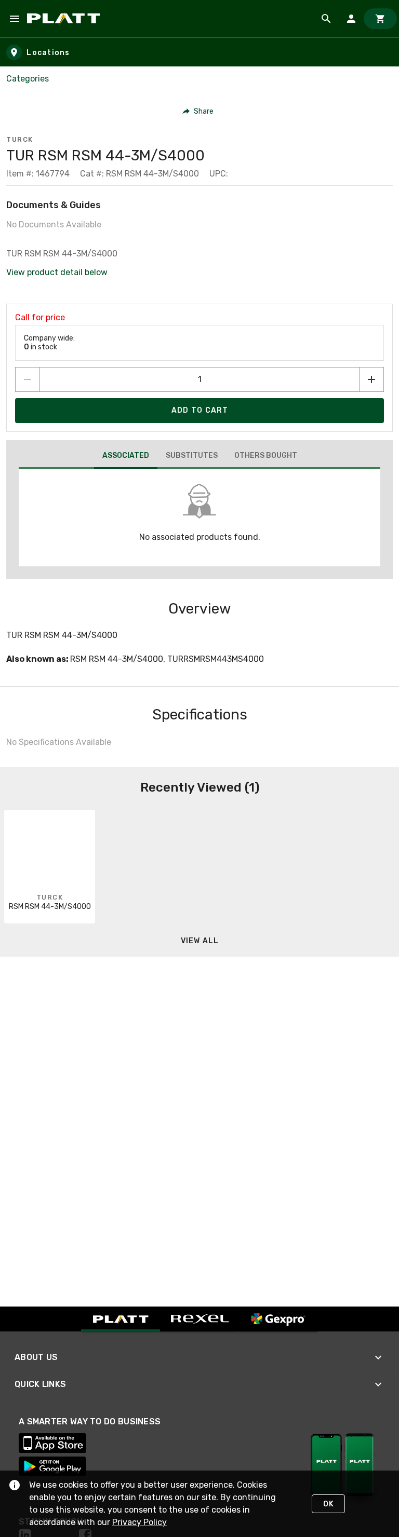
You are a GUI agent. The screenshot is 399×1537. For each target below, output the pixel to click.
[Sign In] (351, 18)
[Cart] (380, 18)
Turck (19, 139)
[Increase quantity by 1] (371, 379)
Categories (27, 79)
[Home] (65, 18)
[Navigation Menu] (14, 18)
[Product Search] (326, 18)
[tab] (125, 456)
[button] (198, 111)
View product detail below (57, 272)
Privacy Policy (139, 1522)
